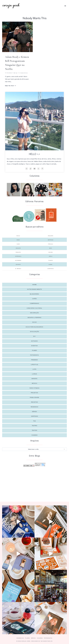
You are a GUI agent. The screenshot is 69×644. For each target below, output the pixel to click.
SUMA (18, 244)
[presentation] (17, 37)
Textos (34, 430)
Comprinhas (34, 303)
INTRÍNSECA (18, 256)
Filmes (34, 350)
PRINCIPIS (18, 252)
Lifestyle (34, 364)
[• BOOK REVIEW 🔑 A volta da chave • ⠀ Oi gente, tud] (18, 618)
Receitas (34, 402)
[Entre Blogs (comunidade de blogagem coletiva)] (40, 465)
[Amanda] (27, 189)
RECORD (51, 252)
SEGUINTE (18, 248)
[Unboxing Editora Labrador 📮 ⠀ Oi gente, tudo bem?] (50, 521)
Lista (34, 369)
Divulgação (34, 331)
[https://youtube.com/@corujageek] (34, 168)
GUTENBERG (18, 260)
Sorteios (34, 416)
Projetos (34, 392)
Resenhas (34, 407)
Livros (34, 374)
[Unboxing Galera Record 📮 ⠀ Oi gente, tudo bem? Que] (50, 554)
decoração (34, 312)
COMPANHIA (50, 268)
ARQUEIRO (50, 235)
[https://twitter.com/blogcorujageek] (38, 168)
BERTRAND (50, 240)
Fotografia (34, 355)
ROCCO (18, 235)
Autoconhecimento (34, 289)
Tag (34, 421)
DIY (34, 336)
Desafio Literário (34, 317)
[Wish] (29, 216)
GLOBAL (50, 264)
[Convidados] (55, 189)
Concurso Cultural (34, 308)
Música (34, 383)
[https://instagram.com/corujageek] (26, 168)
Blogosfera (34, 294)
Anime (34, 284)
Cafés (34, 298)
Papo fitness (34, 388)
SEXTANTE (18, 264)
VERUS (50, 256)
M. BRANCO (18, 268)
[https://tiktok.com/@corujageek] (30, 168)
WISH (50, 248)
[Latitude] (17, 218)
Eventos (34, 345)
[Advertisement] (34, 481)
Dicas (34, 322)
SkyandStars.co (46, 641)
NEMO (18, 240)
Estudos (34, 341)
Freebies (34, 359)
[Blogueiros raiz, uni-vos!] (29, 466)
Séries (15, 72)
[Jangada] (51, 215)
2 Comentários (23, 72)
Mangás (34, 378)
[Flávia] (13, 189)
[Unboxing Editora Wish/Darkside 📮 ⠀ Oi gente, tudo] (18, 521)
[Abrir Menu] (65, 5)
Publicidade (34, 397)
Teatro (34, 425)
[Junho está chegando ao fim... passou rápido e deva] (18, 586)
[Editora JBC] (40, 215)
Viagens (35, 435)
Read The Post (10, 85)
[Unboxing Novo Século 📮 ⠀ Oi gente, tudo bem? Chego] (50, 618)
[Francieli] (41, 189)
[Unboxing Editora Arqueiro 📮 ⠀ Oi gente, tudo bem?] (18, 554)
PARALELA (50, 244)
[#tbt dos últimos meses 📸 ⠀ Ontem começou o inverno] (50, 586)
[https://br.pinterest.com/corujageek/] (42, 168)
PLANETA (50, 260)
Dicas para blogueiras (34, 327)
